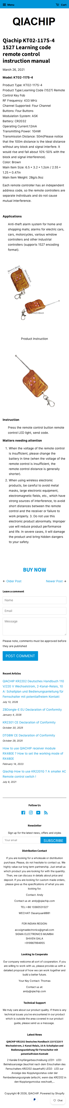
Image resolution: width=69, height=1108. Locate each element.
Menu (10, 4)
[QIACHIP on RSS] (46, 813)
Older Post (13, 581)
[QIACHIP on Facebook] (23, 813)
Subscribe (53, 841)
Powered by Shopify (52, 1093)
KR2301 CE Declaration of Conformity (29, 722)
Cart (63, 4)
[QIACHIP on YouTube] (38, 813)
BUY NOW (34, 570)
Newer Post (54, 581)
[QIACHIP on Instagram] (31, 813)
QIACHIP (33, 1093)
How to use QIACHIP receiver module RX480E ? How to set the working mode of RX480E (33, 753)
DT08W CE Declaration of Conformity (29, 735)
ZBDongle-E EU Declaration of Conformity (32, 709)
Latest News (34, 1035)
